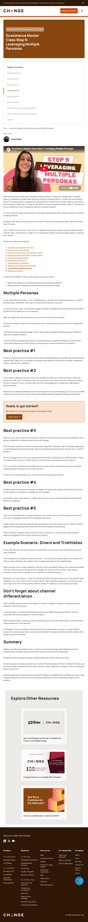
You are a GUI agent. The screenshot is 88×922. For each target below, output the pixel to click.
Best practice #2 (13, 85)
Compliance (7, 874)
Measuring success (15, 271)
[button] (82, 10)
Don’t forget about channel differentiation (22, 114)
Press (77, 858)
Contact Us (79, 865)
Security (78, 861)
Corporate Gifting (27, 875)
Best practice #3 (13, 90)
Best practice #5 (13, 102)
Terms (77, 873)
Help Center (44, 878)
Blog (4, 128)
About (77, 855)
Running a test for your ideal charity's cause (25, 253)
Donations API (8, 871)
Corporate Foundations (29, 905)
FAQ (41, 875)
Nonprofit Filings (9, 860)
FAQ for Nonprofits (65, 863)
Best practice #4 (13, 96)
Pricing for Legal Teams (46, 866)
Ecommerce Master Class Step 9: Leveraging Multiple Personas (31, 128)
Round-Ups (25, 868)
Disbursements (8, 883)
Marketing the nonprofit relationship (22, 266)
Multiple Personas (13, 73)
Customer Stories (46, 858)
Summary (10, 120)
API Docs (43, 882)
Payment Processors (28, 902)
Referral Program (46, 885)
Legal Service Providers (26, 897)
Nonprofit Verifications (7, 879)
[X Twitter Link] (9, 841)
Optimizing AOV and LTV (17, 260)
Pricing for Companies (44, 871)
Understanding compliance (18, 263)
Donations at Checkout (29, 860)
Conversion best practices (18, 258)
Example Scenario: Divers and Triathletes (21, 108)
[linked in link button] (4, 841)
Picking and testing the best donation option (25, 255)
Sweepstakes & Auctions (26, 864)
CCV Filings (7, 863)
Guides (43, 861)
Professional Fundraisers (25, 889)
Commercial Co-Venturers (27, 884)
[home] (13, 10)
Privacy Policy (78, 869)
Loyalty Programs (27, 871)
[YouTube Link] (13, 841)
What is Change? (65, 860)
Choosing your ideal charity (18, 250)
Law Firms (24, 893)
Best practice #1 (13, 79)
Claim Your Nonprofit (62, 856)
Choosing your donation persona (21, 247)
